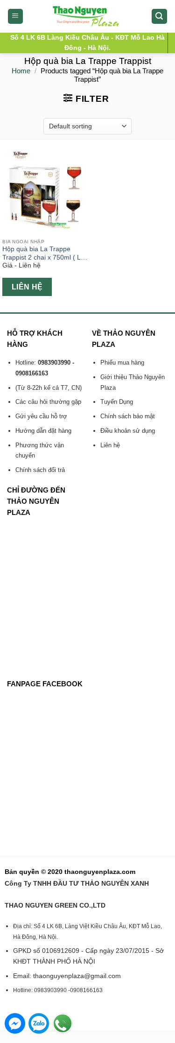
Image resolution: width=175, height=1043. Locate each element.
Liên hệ (27, 287)
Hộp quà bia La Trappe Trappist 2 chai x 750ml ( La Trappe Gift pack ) (43, 253)
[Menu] (15, 16)
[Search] (160, 16)
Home (21, 71)
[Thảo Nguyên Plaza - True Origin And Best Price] (87, 16)
